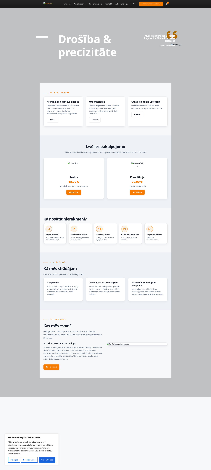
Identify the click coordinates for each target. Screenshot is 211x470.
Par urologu (51, 367)
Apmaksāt (73, 192)
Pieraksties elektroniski (151, 4)
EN (134, 4)
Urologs (67, 4)
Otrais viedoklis (95, 4)
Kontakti (108, 4)
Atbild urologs (122, 4)
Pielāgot (14, 460)
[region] (32, 449)
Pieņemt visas (47, 460)
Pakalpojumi (79, 4)
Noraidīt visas (29, 460)
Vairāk (53, 120)
